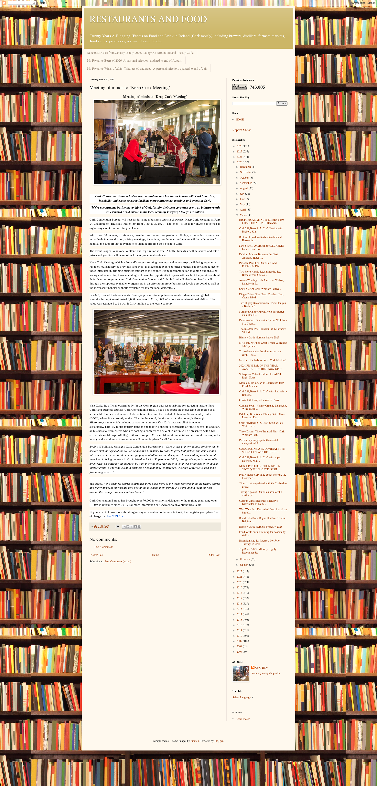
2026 (240, 146)
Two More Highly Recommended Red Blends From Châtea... (260, 273)
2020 (240, 582)
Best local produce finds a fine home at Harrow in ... (260, 238)
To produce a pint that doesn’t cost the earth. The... (260, 353)
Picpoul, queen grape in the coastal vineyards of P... (258, 441)
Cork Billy (261, 668)
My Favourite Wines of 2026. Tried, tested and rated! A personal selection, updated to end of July (147, 68)
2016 (240, 603)
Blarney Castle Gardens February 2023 (260, 526)
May (243, 204)
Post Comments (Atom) (118, 561)
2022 (240, 571)
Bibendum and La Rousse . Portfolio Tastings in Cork (259, 542)
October (245, 177)
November (246, 172)
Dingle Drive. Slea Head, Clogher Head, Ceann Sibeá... (261, 295)
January (244, 564)
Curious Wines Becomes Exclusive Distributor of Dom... (258, 502)
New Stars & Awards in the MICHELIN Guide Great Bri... (261, 247)
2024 (240, 157)
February (245, 559)
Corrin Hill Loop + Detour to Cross (259, 400)
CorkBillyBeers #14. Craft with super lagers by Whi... (260, 458)
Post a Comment (103, 547)
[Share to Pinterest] (139, 527)
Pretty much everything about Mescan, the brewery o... (262, 476)
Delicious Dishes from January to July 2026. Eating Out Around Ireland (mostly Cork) (140, 52)
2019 (240, 587)
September (246, 183)
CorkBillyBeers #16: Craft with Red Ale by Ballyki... (263, 393)
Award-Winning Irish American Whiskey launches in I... (262, 281)
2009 (240, 641)
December (246, 167)
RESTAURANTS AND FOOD (148, 18)
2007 (240, 651)
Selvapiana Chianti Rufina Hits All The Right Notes (261, 375)
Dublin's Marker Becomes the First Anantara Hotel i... (258, 255)
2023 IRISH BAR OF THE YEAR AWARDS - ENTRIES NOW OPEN (260, 367)
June (243, 199)
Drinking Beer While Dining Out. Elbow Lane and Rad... (262, 415)
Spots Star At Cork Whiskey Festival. (260, 289)
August (244, 188)
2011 (240, 630)
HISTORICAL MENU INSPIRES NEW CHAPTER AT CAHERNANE (262, 221)
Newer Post (97, 555)
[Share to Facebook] (135, 527)
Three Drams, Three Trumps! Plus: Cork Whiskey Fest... (262, 433)
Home (155, 555)
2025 (240, 151)
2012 (240, 625)
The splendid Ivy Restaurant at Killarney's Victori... (262, 330)
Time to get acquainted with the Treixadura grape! (263, 484)
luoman (195, 741)
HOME (240, 119)
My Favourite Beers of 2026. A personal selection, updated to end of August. (134, 60)
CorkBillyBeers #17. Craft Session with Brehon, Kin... (261, 229)
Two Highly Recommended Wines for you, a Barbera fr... (263, 304)
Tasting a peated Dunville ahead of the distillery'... (260, 493)
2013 (240, 619)
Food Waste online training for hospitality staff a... (262, 533)
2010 (240, 635)
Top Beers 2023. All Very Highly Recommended (257, 550)
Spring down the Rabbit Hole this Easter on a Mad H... (261, 313)
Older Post (214, 555)
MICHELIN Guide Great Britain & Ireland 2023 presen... (263, 344)
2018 (240, 593)
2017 (240, 598)
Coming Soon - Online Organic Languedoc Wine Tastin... (263, 407)
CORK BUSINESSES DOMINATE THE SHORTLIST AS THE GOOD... (262, 450)
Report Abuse (241, 130)
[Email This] (124, 527)
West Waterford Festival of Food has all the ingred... (263, 510)
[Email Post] (117, 526)
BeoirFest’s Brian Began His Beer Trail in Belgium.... (262, 519)
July (242, 193)
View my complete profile (265, 673)
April (243, 209)
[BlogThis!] (128, 527)
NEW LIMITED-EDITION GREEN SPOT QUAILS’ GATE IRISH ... (259, 467)
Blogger (218, 741)
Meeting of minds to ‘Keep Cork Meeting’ (262, 360)
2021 (240, 576)
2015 (240, 609)
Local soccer (243, 719)
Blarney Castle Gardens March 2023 (259, 337)
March (244, 215)
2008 (240, 646)
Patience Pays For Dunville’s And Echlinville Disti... (258, 264)
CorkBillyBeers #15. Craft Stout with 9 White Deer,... (261, 424)
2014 (240, 614)
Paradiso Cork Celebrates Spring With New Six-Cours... (263, 321)
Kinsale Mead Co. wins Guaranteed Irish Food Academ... (261, 384)
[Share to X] (132, 527)
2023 (240, 162)
